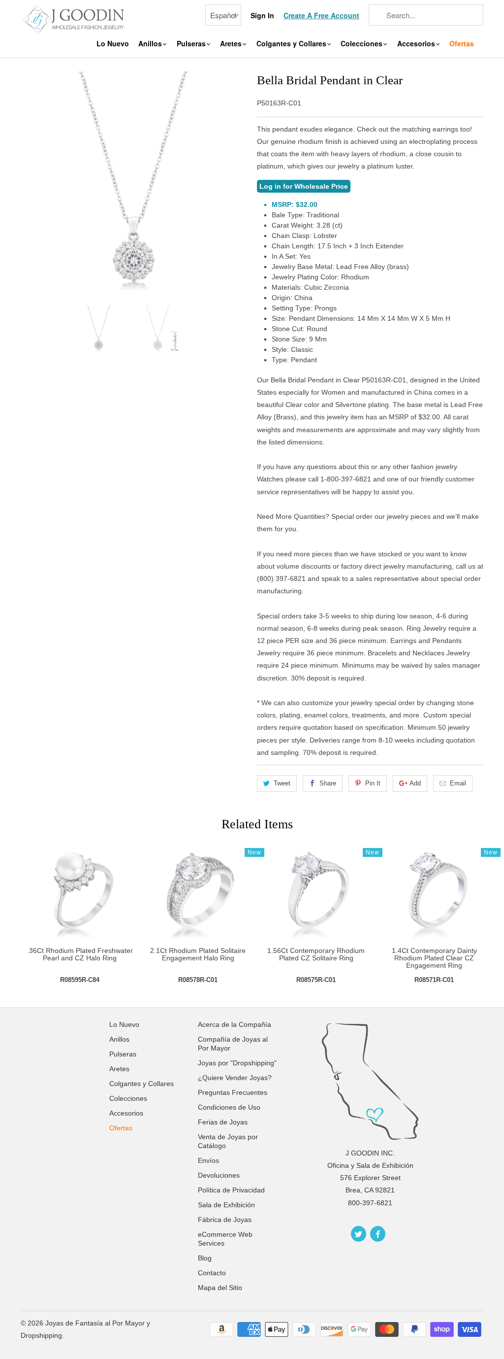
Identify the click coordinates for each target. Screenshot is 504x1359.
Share (327, 783)
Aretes (232, 43)
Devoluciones (219, 1175)
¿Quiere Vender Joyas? (235, 1078)
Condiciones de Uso (229, 1107)
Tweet (282, 783)
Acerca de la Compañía (234, 1024)
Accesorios (417, 43)
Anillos (151, 43)
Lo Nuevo (112, 43)
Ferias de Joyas (223, 1122)
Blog (205, 1258)
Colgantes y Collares (292, 43)
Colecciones (362, 43)
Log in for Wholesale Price (303, 186)
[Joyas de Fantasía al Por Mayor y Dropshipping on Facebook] (377, 1234)
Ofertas (461, 43)
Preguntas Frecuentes (232, 1092)
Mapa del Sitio (220, 1287)
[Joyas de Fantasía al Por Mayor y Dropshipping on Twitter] (358, 1234)
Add (415, 783)
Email (458, 783)
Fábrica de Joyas (225, 1219)
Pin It (372, 783)
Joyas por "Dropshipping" (237, 1063)
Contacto (212, 1273)
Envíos (208, 1160)
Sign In (262, 15)
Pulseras (192, 43)
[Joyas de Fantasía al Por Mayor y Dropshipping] (75, 18)
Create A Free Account (321, 15)
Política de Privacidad (231, 1190)
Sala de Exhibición (226, 1205)
